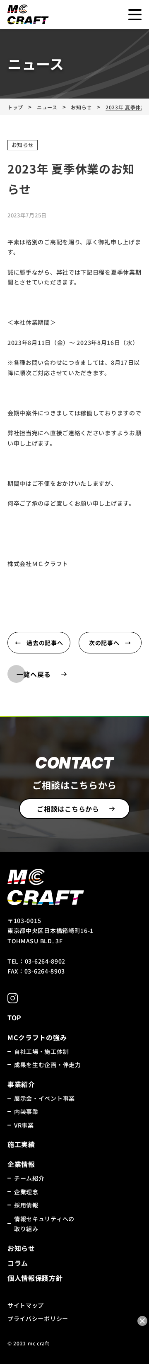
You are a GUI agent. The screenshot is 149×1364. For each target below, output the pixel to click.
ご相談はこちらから (68, 809)
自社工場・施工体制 (41, 1051)
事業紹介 (21, 1084)
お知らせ (23, 145)
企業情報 (21, 1164)
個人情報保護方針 (35, 1278)
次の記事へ (104, 643)
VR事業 (24, 1125)
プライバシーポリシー (37, 1318)
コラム (17, 1263)
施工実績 (21, 1144)
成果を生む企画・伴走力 (47, 1064)
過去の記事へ (44, 643)
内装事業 (26, 1111)
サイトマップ (25, 1305)
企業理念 (26, 1192)
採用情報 (26, 1205)
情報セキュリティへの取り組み (44, 1224)
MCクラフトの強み (37, 1037)
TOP (14, 1017)
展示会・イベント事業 (44, 1098)
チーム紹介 (29, 1178)
